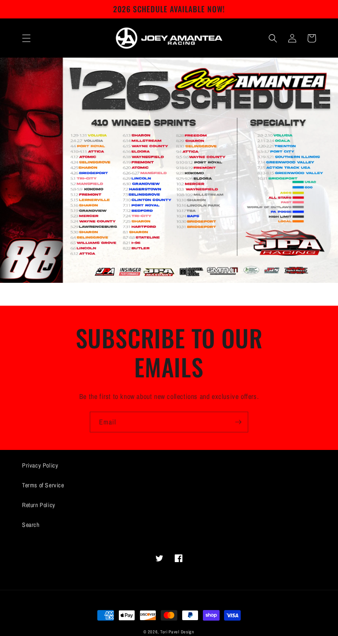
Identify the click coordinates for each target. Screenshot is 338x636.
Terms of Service (43, 485)
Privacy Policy (40, 465)
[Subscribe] (238, 422)
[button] (26, 38)
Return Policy (38, 505)
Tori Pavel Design (177, 632)
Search (31, 525)
